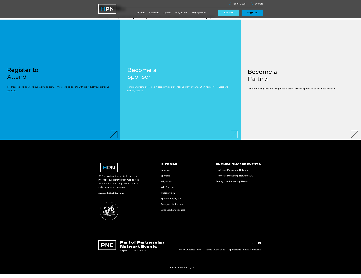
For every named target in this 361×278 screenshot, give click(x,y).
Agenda (167, 12)
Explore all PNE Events (133, 250)
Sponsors (154, 12)
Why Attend (167, 181)
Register (252, 12)
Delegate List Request (172, 204)
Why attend (181, 12)
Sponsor (229, 12)
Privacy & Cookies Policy (190, 249)
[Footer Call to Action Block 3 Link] (301, 79)
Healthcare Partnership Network (232, 170)
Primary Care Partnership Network (233, 181)
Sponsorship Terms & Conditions (245, 249)
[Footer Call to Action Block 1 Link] (60, 79)
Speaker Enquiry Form (172, 198)
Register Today (168, 193)
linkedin (253, 243)
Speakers (140, 12)
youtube (259, 243)
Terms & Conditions (215, 249)
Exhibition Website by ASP (183, 267)
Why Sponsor (199, 12)
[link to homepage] (107, 9)
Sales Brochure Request (173, 210)
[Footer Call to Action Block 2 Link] (180, 79)
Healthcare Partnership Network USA (234, 176)
